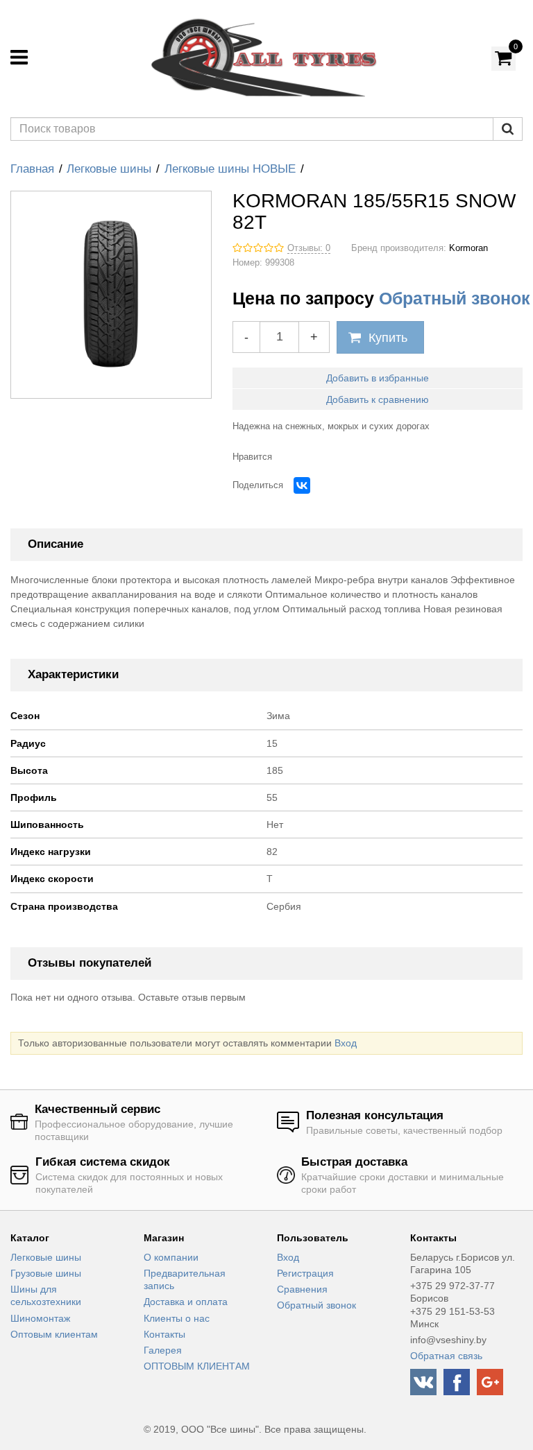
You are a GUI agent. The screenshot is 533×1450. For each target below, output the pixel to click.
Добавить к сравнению (377, 399)
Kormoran (468, 248)
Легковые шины (109, 168)
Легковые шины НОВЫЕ (230, 168)
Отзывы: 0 (308, 248)
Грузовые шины (45, 1273)
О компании (171, 1257)
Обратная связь (446, 1355)
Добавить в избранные (377, 377)
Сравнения (302, 1289)
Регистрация (305, 1273)
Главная (32, 168)
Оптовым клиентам (54, 1334)
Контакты (164, 1334)
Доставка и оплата (186, 1301)
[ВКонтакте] (302, 485)
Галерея (163, 1350)
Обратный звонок (454, 298)
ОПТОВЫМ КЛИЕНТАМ (197, 1366)
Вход (346, 1042)
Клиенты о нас (177, 1318)
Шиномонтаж (40, 1318)
